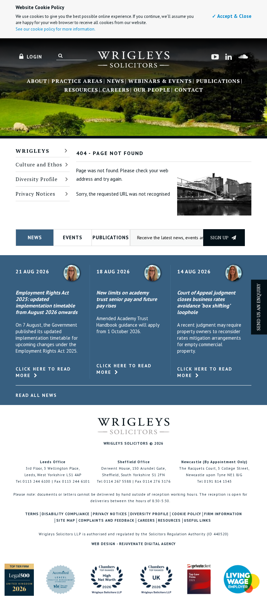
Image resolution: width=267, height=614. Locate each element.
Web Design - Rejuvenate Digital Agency (133, 544)
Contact (189, 90)
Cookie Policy (186, 514)
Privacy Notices (35, 193)
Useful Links (197, 520)
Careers (115, 90)
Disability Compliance (66, 514)
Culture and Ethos (39, 164)
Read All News (36, 395)
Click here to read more (43, 372)
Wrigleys (32, 150)
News (115, 81)
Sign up (220, 237)
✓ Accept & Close (231, 16)
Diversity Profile (37, 179)
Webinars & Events (160, 81)
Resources (81, 90)
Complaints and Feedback (106, 520)
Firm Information (223, 514)
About (37, 81)
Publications (218, 81)
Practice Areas (77, 81)
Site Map (65, 520)
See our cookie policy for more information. (55, 29)
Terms (32, 514)
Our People (152, 90)
